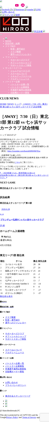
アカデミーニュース (19, 79)
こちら (17, 162)
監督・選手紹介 (17, 49)
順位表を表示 (6, 296)
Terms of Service (29, 417)
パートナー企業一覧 (19, 84)
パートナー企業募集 (19, 87)
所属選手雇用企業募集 (20, 90)
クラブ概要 (15, 52)
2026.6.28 (5, 209)
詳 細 (2, 225)
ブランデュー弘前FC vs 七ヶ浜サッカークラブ (22, 220)
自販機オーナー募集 (19, 93)
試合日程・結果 (12, 43)
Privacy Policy (12, 417)
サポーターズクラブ (19, 60)
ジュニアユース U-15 (20, 71)
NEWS (8, 41)
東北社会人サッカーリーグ (17, 396)
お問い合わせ (11, 382)
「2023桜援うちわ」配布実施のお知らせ (18, 173)
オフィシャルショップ (20, 62)
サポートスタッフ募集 (20, 65)
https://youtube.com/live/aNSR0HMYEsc (23, 151)
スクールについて (18, 73)
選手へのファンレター (20, 54)
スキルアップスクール (20, 76)
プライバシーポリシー (15, 385)
